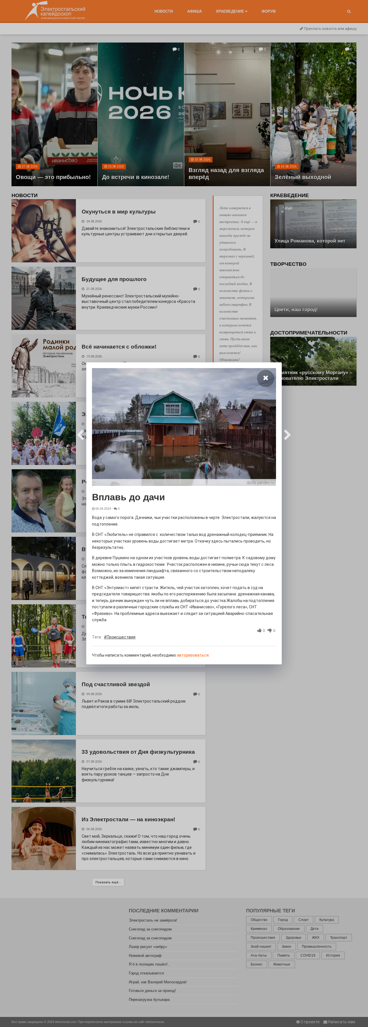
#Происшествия (119, 637)
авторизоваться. (193, 655)
